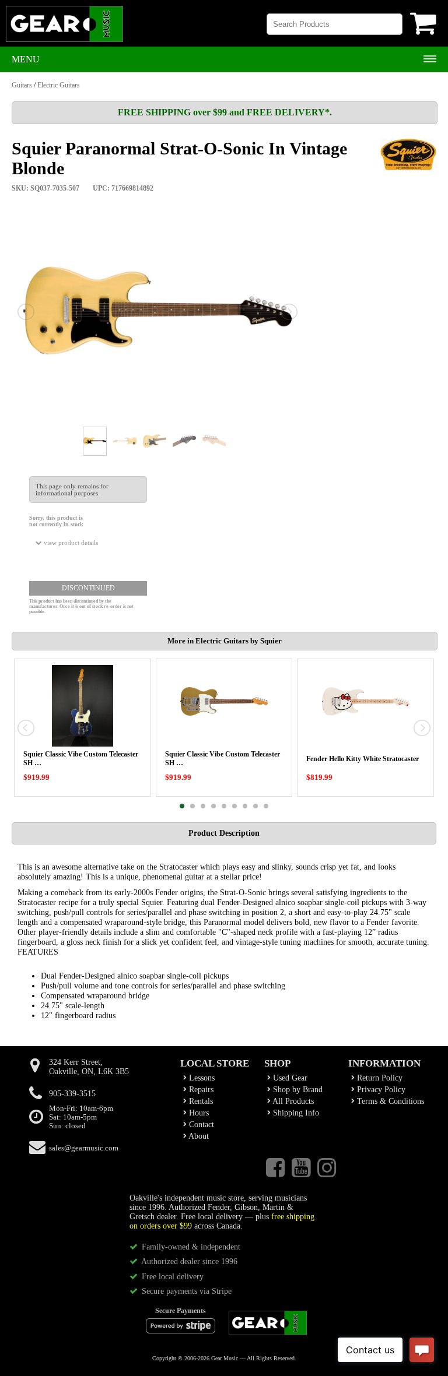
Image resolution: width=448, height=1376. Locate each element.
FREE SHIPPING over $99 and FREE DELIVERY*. (225, 112)
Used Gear (289, 1078)
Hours (198, 1112)
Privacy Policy (380, 1089)
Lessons (201, 1078)
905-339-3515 (72, 1093)
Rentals (200, 1101)
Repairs (200, 1089)
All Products (292, 1101)
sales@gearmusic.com (83, 1148)
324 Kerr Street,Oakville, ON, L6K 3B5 (89, 1067)
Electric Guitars (58, 85)
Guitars (22, 85)
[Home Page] (64, 29)
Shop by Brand (297, 1089)
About (198, 1136)
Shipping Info (295, 1112)
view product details (70, 542)
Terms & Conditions (389, 1101)
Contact (200, 1124)
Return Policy (378, 1078)
